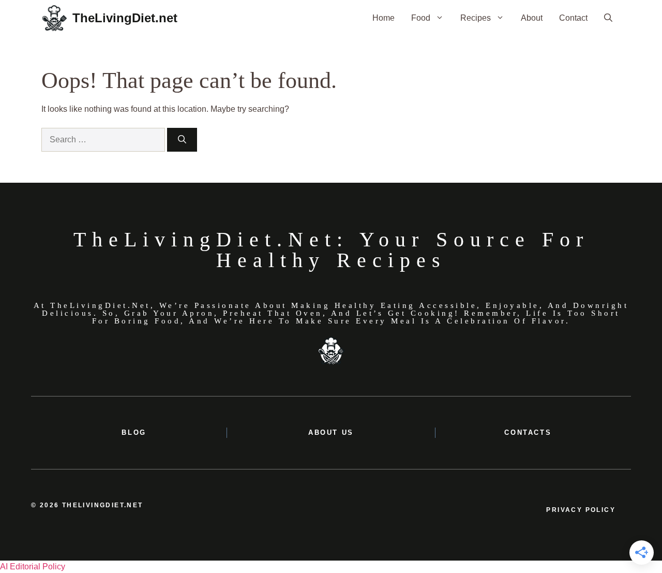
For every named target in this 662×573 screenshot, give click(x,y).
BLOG (134, 432)
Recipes (475, 17)
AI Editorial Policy (32, 566)
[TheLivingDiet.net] (54, 18)
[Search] (182, 140)
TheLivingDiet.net (124, 18)
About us (331, 432)
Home (383, 17)
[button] (608, 18)
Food (420, 17)
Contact (573, 17)
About (532, 17)
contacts (527, 432)
